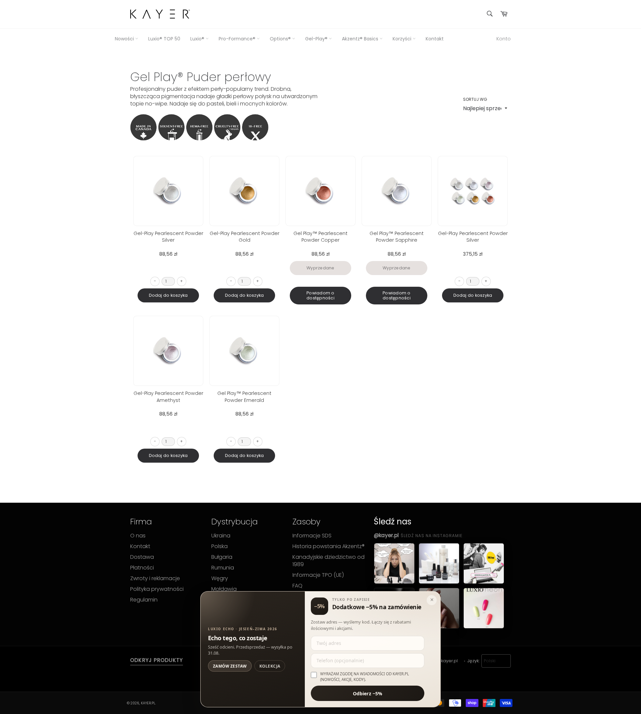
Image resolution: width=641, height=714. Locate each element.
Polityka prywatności (157, 589)
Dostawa (142, 557)
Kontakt (435, 39)
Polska (219, 546)
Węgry (219, 578)
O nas (138, 535)
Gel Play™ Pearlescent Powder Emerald (244, 396)
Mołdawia (224, 589)
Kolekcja (269, 666)
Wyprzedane (320, 268)
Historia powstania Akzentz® (328, 546)
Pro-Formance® (238, 39)
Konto (503, 38)
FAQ (297, 585)
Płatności (142, 567)
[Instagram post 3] (483, 563)
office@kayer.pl (441, 661)
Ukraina (220, 535)
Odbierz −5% (368, 693)
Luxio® (198, 39)
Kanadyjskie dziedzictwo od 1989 (328, 560)
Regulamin (144, 600)
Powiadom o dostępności (320, 295)
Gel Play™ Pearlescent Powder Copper (320, 236)
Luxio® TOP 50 (164, 39)
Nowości (125, 39)
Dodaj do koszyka (168, 295)
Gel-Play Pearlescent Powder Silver (168, 236)
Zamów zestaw (230, 666)
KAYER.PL (148, 703)
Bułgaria (221, 557)
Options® (281, 39)
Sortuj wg (475, 99)
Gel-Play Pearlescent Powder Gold (244, 236)
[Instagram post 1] (394, 563)
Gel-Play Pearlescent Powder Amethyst (168, 396)
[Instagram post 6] (483, 608)
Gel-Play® (317, 39)
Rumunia (222, 567)
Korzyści (403, 39)
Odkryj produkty (156, 660)
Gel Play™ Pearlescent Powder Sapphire (397, 236)
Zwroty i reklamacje (155, 578)
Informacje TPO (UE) (318, 575)
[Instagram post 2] (439, 563)
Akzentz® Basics (361, 39)
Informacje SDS (312, 535)
